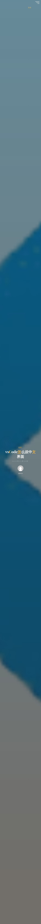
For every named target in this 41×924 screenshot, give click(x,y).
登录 (29, 8)
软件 (20, 447)
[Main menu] (37, 2)
